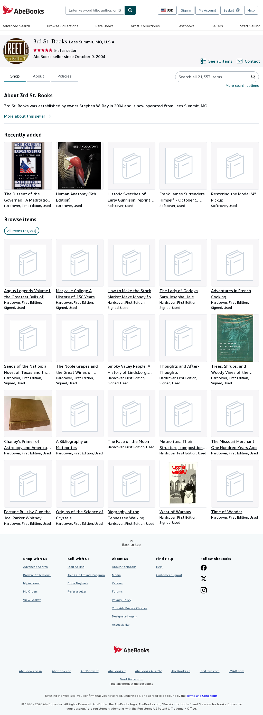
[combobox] (94, 10)
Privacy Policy (121, 600)
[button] (253, 77)
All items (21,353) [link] (21, 230)
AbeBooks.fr (90, 671)
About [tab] (38, 76)
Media (116, 575)
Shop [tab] (15, 76)
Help (251, 10)
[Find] (130, 10)
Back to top (131, 544)
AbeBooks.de (61, 671)
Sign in (186, 10)
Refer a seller (77, 591)
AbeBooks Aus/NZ (148, 671)
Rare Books (105, 26)
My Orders (30, 591)
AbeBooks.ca (180, 671)
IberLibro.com (210, 671)
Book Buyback (78, 583)
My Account (207, 10)
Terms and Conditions (202, 696)
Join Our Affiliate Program (86, 575)
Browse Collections (62, 26)
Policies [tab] (65, 76)
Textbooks (185, 26)
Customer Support (169, 575)
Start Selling (250, 26)
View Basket (32, 600)
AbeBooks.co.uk (30, 671)
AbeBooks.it (117, 671)
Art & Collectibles (145, 26)
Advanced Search (16, 26)
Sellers (217, 26)
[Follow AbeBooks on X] (204, 579)
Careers (117, 583)
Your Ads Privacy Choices (129, 608)
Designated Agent (124, 616)
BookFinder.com (131, 681)
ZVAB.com (236, 671)
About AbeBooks (124, 567)
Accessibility (120, 624)
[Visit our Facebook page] (204, 568)
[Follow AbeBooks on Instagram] (204, 590)
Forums (117, 591)
